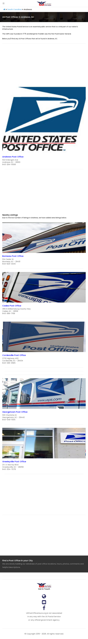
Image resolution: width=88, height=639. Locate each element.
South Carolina (14, 9)
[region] (44, 65)
